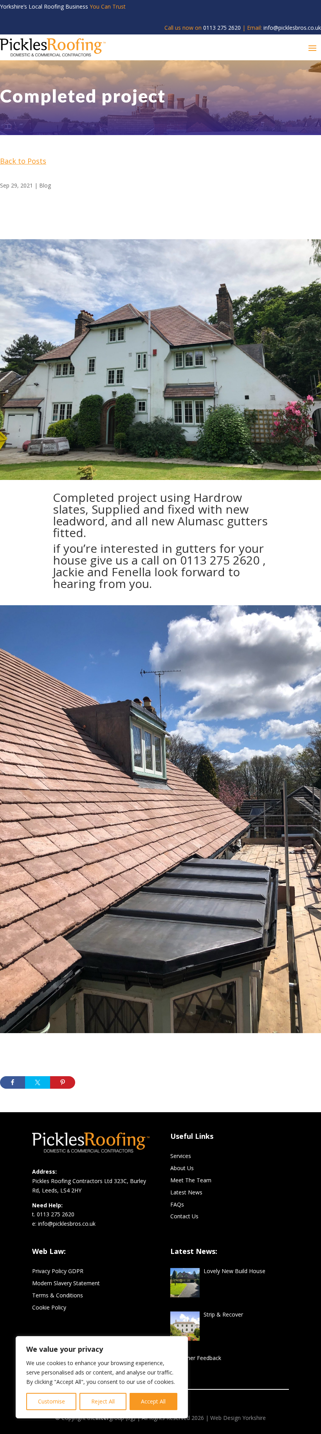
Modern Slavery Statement (66, 1283)
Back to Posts (23, 161)
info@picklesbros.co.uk (292, 27)
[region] (102, 1377)
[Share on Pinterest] (62, 1082)
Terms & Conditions (57, 1295)
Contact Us (184, 1216)
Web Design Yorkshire (238, 1417)
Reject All (103, 1401)
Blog (45, 185)
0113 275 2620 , (223, 560)
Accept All (153, 1401)
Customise (51, 1401)
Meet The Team (190, 1180)
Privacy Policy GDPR (57, 1271)
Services (180, 1156)
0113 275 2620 (222, 27)
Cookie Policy (49, 1307)
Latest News (186, 1192)
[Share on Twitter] (37, 1082)
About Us (182, 1168)
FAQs (177, 1204)
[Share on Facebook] (12, 1082)
